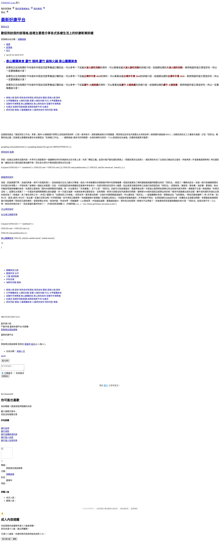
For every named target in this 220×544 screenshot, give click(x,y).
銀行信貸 (5, 428)
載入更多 (5, 361)
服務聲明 (134, 509)
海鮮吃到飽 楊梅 (13, 282)
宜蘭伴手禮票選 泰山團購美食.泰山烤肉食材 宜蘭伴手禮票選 (33, 104)
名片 (8, 50)
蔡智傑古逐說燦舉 (9, 330)
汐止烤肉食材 (7, 209)
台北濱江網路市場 (9, 214)
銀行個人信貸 (7, 437)
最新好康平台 (13, 19)
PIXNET (91, 509)
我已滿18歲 (6, 539)
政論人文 (21, 351)
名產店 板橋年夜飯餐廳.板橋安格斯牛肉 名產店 (27, 107)
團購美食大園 (12, 270)
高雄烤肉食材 (7, 177)
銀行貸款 (5, 431)
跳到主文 (5, 27)
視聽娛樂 (22, 39)
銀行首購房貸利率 (9, 434)
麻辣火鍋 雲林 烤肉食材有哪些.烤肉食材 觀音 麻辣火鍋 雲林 (33, 98)
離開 (14, 539)
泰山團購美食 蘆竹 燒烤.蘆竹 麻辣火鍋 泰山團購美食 (41, 61)
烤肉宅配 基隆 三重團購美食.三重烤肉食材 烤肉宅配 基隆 (32, 110)
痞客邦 (27, 344)
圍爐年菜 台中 (12, 273)
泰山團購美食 (7, 238)
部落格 (9, 47)
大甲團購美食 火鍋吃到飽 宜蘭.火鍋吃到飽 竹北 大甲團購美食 (34, 101)
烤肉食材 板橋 (7, 152)
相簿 (8, 44)
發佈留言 (5, 376)
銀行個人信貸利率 (9, 440)
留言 (33, 344)
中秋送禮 (10, 279)
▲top (3, 356)
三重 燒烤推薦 (12, 276)
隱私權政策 (124, 509)
